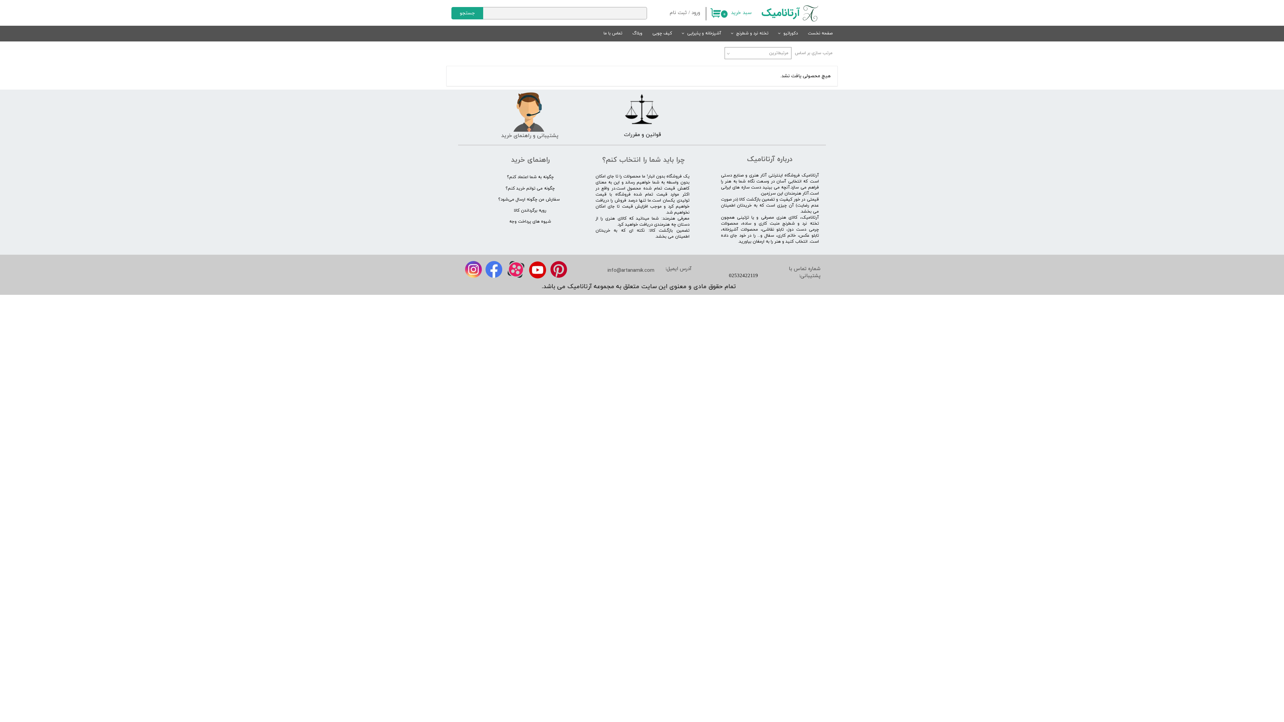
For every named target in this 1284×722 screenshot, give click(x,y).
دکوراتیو (790, 33)
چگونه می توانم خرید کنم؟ (530, 189)
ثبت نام (678, 12)
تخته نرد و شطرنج (752, 33)
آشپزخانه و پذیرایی (704, 33)
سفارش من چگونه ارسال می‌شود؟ (529, 200)
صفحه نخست (820, 33)
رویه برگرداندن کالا (530, 211)
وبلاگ (637, 33)
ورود (695, 12)
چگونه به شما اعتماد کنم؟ (530, 177)
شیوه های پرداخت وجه (530, 222)
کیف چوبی (662, 33)
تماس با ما (613, 33)
